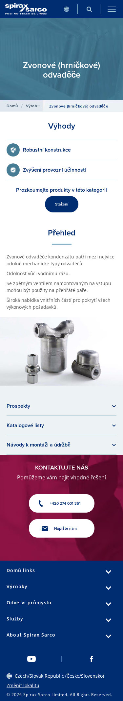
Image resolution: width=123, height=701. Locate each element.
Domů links (21, 570)
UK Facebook (92, 659)
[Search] (89, 9)
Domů (12, 106)
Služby (15, 619)
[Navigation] (112, 9)
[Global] (66, 9)
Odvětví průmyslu (29, 602)
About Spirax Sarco (31, 635)
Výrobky (33, 106)
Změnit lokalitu (23, 685)
